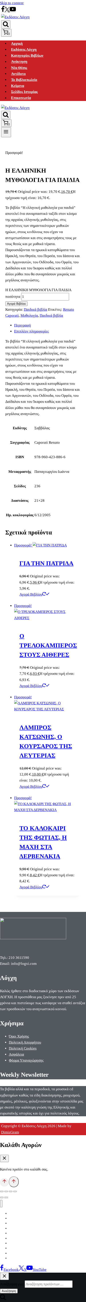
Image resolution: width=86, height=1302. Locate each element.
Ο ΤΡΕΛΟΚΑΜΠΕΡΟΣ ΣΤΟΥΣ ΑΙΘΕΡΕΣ (48, 645)
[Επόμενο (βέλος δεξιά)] (6, 1197)
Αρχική (17, 43)
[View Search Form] (5, 24)
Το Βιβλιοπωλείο (24, 80)
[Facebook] (3, 11)
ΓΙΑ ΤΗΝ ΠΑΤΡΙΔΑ (46, 563)
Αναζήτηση (9, 1291)
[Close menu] (1, 1203)
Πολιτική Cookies (23, 1048)
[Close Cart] (4, 1158)
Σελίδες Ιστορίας (24, 92)
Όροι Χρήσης (19, 1036)
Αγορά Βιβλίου (16, 303)
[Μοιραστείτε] (10, 1191)
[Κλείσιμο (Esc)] (15, 1191)
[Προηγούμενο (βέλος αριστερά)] (2, 1197)
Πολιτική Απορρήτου (25, 1042)
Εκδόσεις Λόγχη (24, 49)
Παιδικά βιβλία (35, 309)
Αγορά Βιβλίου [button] (30, 594)
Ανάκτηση (19, 62)
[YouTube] (13, 11)
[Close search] (4, 1276)
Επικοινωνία (21, 98)
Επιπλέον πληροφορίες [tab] (31, 331)
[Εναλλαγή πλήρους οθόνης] (6, 1191)
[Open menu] (6, 132)
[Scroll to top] (4, 1182)
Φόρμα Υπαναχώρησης (26, 1060)
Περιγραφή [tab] (22, 325)
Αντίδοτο (18, 74)
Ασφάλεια (16, 1054)
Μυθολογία (29, 315)
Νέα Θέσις (19, 68)
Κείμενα (17, 86)
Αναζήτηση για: (12, 1284)
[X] (7, 11)
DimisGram (10, 1132)
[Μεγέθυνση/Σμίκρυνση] (2, 1191)
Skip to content (12, 3)
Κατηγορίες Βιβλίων (27, 55)
